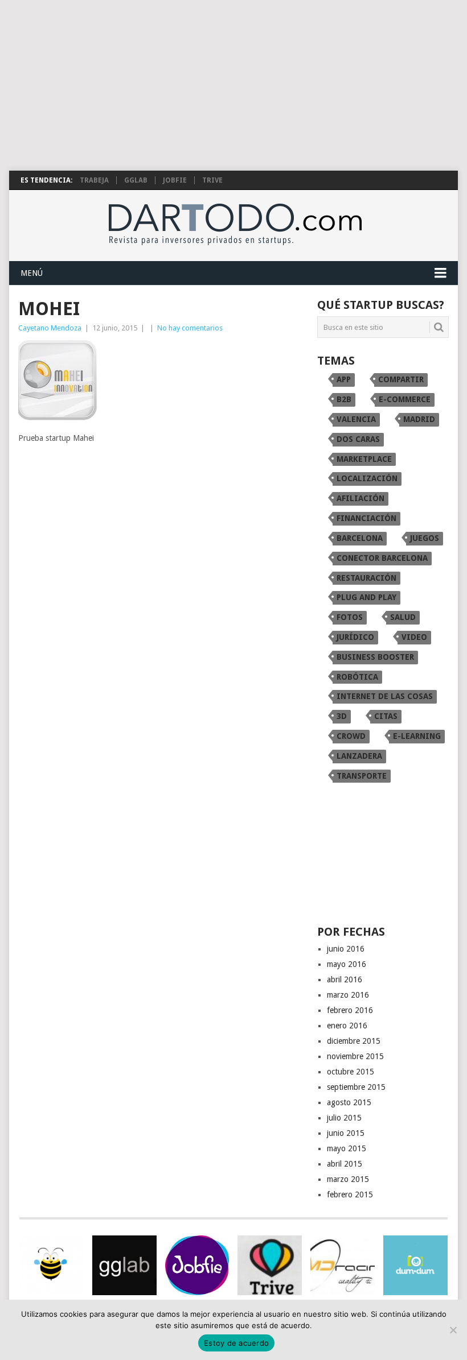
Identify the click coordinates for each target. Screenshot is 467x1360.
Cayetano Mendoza (49, 328)
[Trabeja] (51, 1265)
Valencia (356, 419)
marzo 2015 (348, 1179)
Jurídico (355, 637)
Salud (403, 617)
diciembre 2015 (353, 1040)
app (344, 379)
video (414, 637)
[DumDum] (415, 1265)
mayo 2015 (346, 1148)
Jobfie (175, 180)
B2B (344, 399)
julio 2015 (344, 1117)
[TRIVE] (269, 1265)
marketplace (364, 459)
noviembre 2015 (355, 1056)
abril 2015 (344, 1163)
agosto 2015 (349, 1102)
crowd (351, 736)
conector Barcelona (382, 558)
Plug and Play (366, 597)
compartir (401, 379)
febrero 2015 (350, 1194)
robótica (357, 676)
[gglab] (124, 1265)
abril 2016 (344, 979)
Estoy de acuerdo (236, 1342)
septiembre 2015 (356, 1087)
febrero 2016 (350, 1010)
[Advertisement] (233, 85)
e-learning (417, 736)
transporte (362, 775)
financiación (366, 518)
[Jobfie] (197, 1265)
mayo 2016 (346, 964)
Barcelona (360, 538)
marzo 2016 (348, 994)
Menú (32, 273)
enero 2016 (347, 1025)
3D (342, 716)
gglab (136, 180)
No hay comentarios (190, 328)
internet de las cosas (385, 696)
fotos (350, 617)
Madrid (419, 419)
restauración (366, 577)
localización (367, 478)
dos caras (358, 439)
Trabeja (94, 180)
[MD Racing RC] (342, 1265)
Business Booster (375, 657)
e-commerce (405, 399)
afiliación (360, 498)
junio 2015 (345, 1133)
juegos (424, 538)
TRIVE (212, 180)
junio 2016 (345, 948)
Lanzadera (359, 755)
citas (386, 716)
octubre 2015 (350, 1071)
